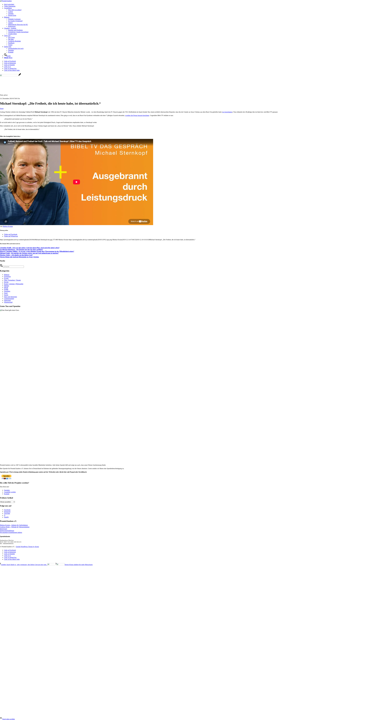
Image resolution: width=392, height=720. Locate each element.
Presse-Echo (12, 15)
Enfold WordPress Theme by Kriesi (27, 547)
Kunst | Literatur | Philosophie (13, 284)
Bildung (6, 275)
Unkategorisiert (9, 298)
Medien (6, 286)
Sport (1, 108)
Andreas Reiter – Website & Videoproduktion (14, 527)
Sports (6, 295)
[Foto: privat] (10, 75)
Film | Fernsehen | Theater (12, 280)
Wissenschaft (8, 302)
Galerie (10, 12)
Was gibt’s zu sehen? (15, 10)
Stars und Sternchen (10, 297)
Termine (10, 13)
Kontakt (6, 494)
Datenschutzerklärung (7, 530)
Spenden (7, 490)
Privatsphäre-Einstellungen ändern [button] (11, 532)
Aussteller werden (10, 492)
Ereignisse (7, 276)
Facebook (7, 510)
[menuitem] (198, 4)
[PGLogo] (6, 1)
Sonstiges (7, 291)
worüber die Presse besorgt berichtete (137, 115)
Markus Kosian (8, 226)
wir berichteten (227, 112)
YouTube (7, 513)
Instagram (7, 511)
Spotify (6, 517)
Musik (6, 287)
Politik (6, 289)
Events (6, 278)
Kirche (6, 282)
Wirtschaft (7, 300)
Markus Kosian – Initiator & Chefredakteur (14, 525)
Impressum (3, 529)
